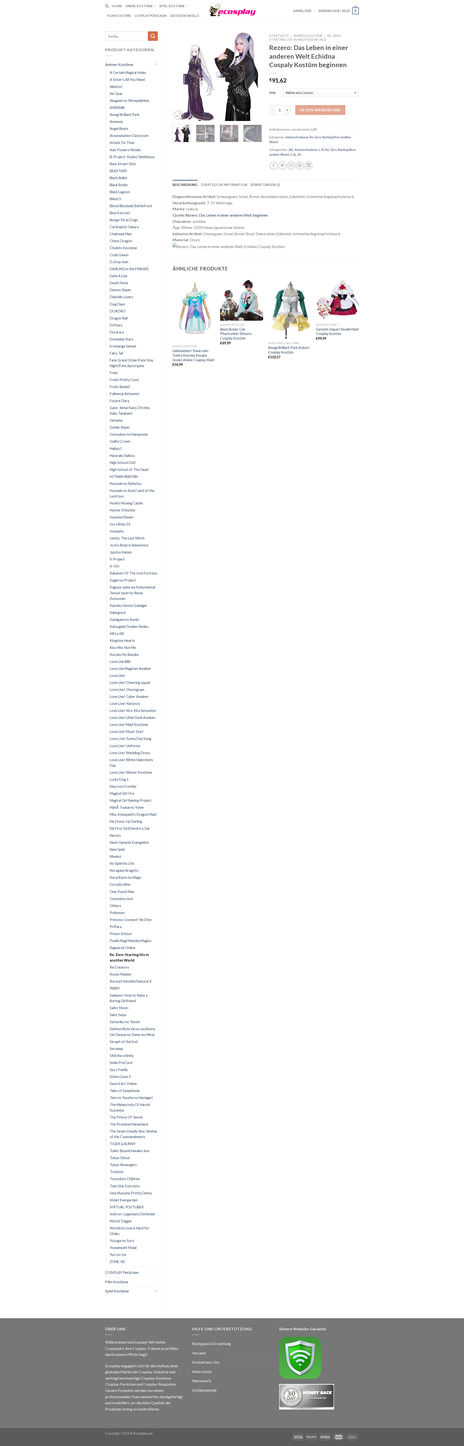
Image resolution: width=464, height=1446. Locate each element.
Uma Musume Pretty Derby (131, 1193)
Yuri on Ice (118, 1255)
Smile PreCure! (121, 1063)
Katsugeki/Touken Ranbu (129, 626)
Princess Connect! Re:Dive (131, 920)
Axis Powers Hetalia (125, 150)
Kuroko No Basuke (124, 654)
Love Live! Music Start (127, 732)
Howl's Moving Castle (126, 503)
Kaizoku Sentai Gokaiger (128, 605)
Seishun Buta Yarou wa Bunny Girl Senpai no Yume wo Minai (132, 1031)
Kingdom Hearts (122, 640)
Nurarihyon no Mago (125, 877)
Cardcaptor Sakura (124, 227)
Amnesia (116, 122)
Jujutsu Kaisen (121, 552)
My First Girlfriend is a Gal (129, 828)
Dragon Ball (119, 318)
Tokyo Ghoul (120, 1158)
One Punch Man (122, 892)
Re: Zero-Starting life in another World (129, 957)
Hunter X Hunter (123, 510)
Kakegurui (117, 612)
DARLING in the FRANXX (129, 269)
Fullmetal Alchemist (124, 394)
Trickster (117, 1172)
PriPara (116, 927)
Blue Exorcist (120, 213)
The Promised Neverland (129, 1124)
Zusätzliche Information (224, 185)
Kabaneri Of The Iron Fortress (133, 573)
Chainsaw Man (121, 234)
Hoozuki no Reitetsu (125, 484)
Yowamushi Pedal (123, 1248)
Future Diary (119, 401)
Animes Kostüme (119, 64)
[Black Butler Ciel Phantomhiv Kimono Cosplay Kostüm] (241, 298)
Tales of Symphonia (124, 1091)
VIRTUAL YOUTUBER (127, 1207)
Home (117, 6)
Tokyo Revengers (123, 1165)
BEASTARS (118, 171)
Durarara (117, 332)
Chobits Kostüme (123, 248)
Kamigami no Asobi (124, 619)
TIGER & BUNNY (123, 1144)
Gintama (116, 420)
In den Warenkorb (320, 109)
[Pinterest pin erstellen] (300, 166)
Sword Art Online (123, 1084)
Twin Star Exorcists (125, 1186)
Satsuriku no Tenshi (125, 1022)
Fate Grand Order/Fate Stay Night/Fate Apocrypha (131, 363)
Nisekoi (115, 856)
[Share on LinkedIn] (308, 166)
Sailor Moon (119, 1008)
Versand (199, 1353)
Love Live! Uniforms (125, 746)
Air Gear (116, 94)
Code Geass (119, 255)
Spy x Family (119, 1070)
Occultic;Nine (120, 884)
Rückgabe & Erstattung (211, 1343)
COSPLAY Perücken (121, 1272)
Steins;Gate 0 (120, 1077)
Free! (114, 373)
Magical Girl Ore (122, 793)
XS (299, 154)
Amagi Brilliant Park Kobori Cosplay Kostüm (288, 350)
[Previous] (180, 76)
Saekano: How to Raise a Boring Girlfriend (128, 998)
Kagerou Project (123, 580)
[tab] (185, 185)
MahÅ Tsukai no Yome (127, 807)
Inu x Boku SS (120, 524)
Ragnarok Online (122, 948)
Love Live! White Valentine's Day (131, 762)
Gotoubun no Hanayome (129, 434)
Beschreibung (185, 185)
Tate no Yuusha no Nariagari (131, 1098)
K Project (117, 559)
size (272, 92)
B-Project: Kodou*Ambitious (132, 157)
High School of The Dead (129, 470)
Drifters (116, 325)
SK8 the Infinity (122, 1056)
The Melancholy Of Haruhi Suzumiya (130, 1107)
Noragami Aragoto (124, 870)
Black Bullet (118, 178)
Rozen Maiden (120, 974)
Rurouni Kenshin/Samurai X (131, 981)
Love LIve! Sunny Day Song (130, 739)
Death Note (119, 283)
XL (294, 154)
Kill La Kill (117, 633)
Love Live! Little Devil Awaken (132, 718)
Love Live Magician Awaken (130, 668)
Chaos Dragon (121, 241)
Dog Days (117, 304)
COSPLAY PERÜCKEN (150, 16)
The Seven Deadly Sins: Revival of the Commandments (133, 1134)
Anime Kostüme (138, 6)
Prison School (120, 934)
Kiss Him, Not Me (123, 647)
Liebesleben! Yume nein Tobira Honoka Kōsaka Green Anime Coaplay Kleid (193, 355)
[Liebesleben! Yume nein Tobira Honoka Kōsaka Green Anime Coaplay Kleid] (193, 309)
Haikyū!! (116, 449)
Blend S (115, 199)
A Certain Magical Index (128, 73)
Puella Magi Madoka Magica (130, 941)
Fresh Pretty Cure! (124, 380)
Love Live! (117, 675)
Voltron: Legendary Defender (133, 1214)
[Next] (254, 76)
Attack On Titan (122, 143)
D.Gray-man (119, 262)
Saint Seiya (118, 1015)
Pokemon (117, 913)
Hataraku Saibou (122, 456)
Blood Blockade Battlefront (131, 206)
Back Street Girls (123, 164)
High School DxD (123, 463)
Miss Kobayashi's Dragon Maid (133, 814)
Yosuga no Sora (122, 1241)
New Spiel (117, 849)
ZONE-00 (117, 1262)
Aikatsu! (116, 87)
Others (115, 906)
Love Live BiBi (120, 661)
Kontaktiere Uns (205, 1362)
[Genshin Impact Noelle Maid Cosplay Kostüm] (337, 298)
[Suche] (107, 6)
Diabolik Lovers (121, 297)
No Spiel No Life (122, 863)
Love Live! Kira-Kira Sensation (133, 711)
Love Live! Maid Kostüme (129, 725)
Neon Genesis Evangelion (129, 842)
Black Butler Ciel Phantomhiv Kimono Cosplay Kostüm (236, 333)
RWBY (115, 988)
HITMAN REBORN (124, 477)
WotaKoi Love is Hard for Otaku (129, 1231)
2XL (290, 150)
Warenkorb (201, 1380)
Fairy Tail (116, 353)
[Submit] (153, 36)
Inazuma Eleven (121, 517)
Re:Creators (119, 967)
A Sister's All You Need (127, 80)
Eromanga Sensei (123, 346)
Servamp (116, 1049)
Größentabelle (184, 16)
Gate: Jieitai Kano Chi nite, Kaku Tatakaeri (130, 410)
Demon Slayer (120, 290)
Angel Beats (119, 129)
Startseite (279, 36)
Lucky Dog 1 (119, 779)
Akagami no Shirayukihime (129, 101)
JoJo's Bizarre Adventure (129, 545)
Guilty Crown (120, 441)
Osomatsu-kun (121, 899)
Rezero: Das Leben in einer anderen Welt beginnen (226, 215)
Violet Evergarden (124, 1200)
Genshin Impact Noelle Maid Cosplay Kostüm (337, 331)
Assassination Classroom (129, 136)
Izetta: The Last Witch (127, 538)
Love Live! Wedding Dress (130, 753)
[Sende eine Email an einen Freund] (291, 166)
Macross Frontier (123, 786)
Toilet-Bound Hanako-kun (130, 1151)
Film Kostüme (116, 1281)
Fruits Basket (120, 387)
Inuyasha (116, 531)
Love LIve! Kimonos (125, 704)
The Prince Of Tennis (126, 1117)
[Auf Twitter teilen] (282, 166)
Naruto (115, 835)
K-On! (115, 566)
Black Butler (119, 185)
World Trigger (121, 1221)
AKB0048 (117, 108)
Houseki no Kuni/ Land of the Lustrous (132, 493)
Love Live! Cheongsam (127, 690)
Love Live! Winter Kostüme (131, 772)
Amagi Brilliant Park (124, 115)
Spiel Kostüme (171, 6)
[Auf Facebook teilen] (274, 166)
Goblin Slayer (120, 427)
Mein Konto (202, 1371)
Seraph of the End (124, 1042)
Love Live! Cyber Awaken (129, 697)
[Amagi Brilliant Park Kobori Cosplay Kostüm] (289, 308)
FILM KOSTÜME (119, 16)
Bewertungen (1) (265, 185)
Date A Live (118, 276)
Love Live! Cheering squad (130, 682)
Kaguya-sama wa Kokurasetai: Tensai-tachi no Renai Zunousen (133, 592)
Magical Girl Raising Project (131, 800)
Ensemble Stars (121, 339)
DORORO (117, 311)
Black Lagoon (120, 192)
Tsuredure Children (125, 1179)
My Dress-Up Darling (126, 821)
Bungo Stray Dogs (124, 220)
